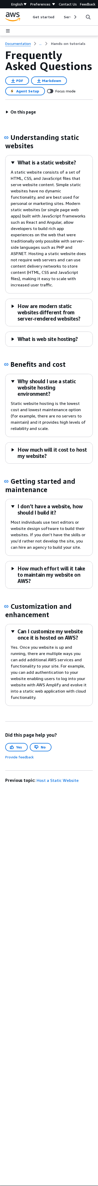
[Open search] (88, 17)
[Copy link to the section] (6, 137)
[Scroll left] (29, 17)
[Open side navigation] (7, 31)
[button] (20, 112)
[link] (68, 43)
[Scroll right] (75, 17)
